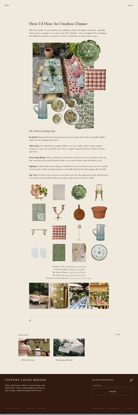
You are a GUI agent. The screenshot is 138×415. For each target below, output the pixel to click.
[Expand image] (45, 185)
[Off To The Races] (34, 347)
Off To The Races (27, 360)
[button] (8, 5)
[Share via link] (30, 320)
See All (118, 334)
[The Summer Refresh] (69, 347)
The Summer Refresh (64, 360)
